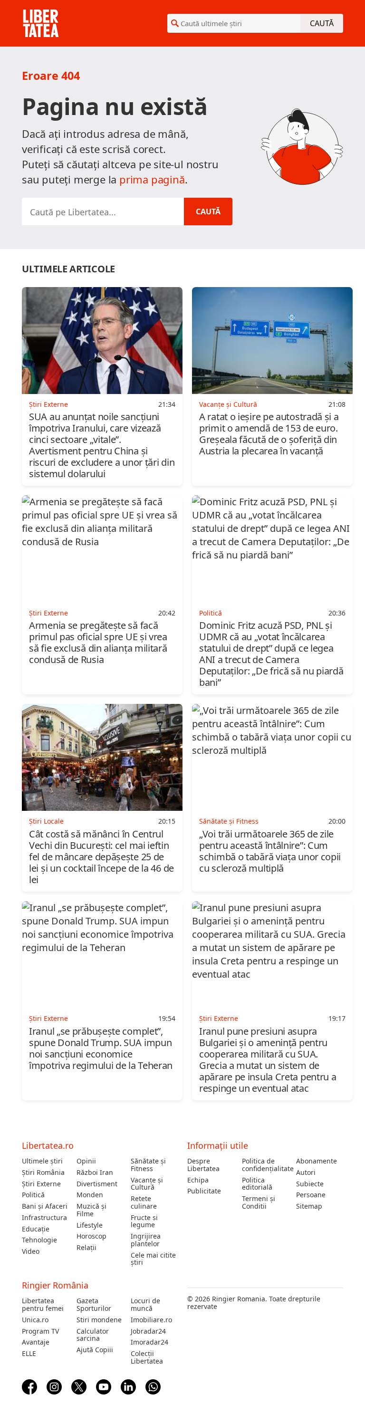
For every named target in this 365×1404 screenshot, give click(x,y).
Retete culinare (144, 1202)
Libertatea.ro (48, 1145)
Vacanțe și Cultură (147, 1184)
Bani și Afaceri (44, 1206)
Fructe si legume (144, 1221)
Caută (322, 23)
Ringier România (55, 1285)
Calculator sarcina (93, 1335)
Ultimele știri (42, 1161)
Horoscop (91, 1236)
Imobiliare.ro (151, 1320)
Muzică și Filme (91, 1210)
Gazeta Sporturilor (94, 1304)
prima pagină (152, 179)
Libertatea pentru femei (43, 1304)
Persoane (311, 1195)
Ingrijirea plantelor (146, 1240)
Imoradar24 (149, 1342)
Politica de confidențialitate (265, 1165)
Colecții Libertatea (147, 1357)
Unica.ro (35, 1320)
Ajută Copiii (95, 1350)
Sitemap (309, 1206)
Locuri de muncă (145, 1304)
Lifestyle (90, 1225)
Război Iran (95, 1172)
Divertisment (97, 1184)
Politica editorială (257, 1184)
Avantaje (35, 1342)
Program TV (40, 1331)
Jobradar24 (148, 1331)
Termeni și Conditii (258, 1202)
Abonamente (316, 1161)
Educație (35, 1229)
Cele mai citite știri (153, 1259)
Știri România (43, 1172)
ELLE (29, 1353)
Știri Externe (41, 1184)
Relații (86, 1247)
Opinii (86, 1161)
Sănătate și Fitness (148, 1165)
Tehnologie (39, 1240)
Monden (90, 1195)
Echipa (198, 1180)
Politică (33, 1195)
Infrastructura (44, 1217)
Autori (306, 1172)
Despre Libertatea (203, 1165)
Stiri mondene (99, 1320)
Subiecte (310, 1184)
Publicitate (204, 1191)
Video (30, 1251)
